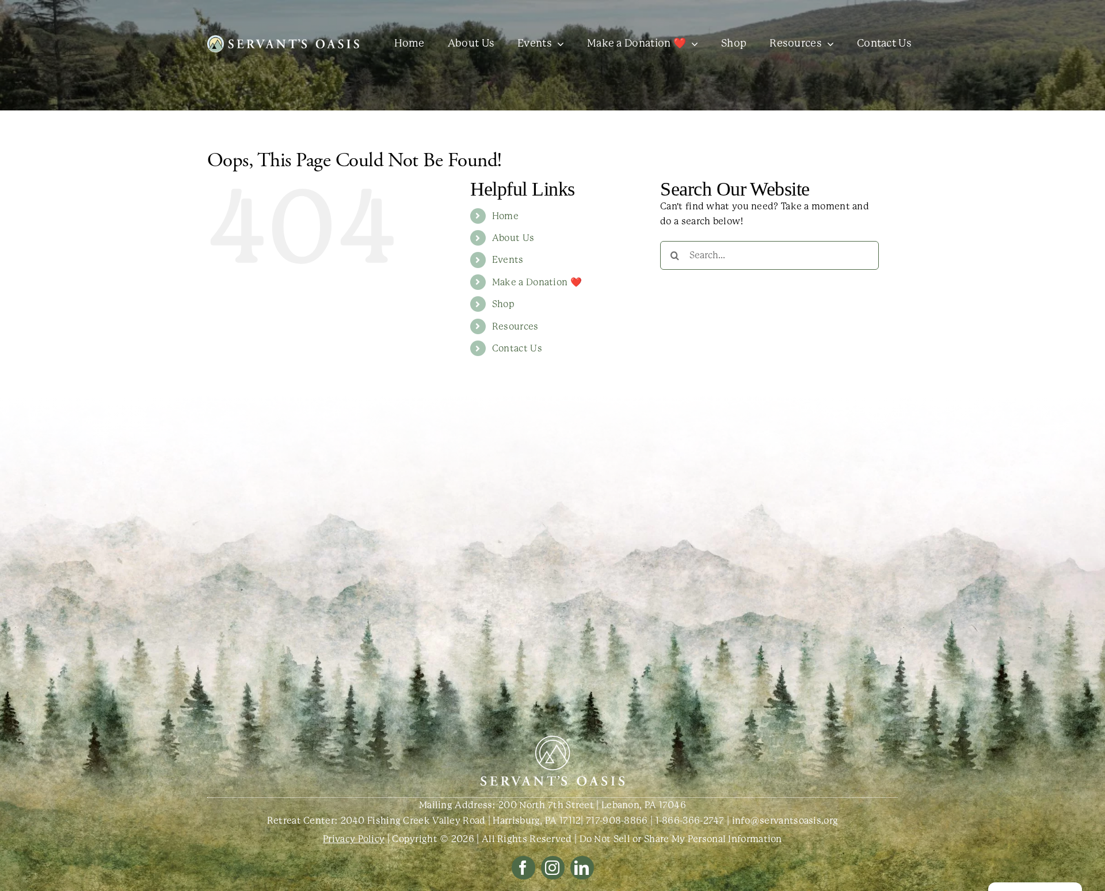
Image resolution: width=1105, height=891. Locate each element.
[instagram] (553, 867)
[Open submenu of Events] (558, 43)
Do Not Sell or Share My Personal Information (681, 838)
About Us (513, 237)
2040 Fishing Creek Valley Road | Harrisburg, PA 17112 (461, 820)
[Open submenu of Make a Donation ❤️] (692, 43)
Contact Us (517, 348)
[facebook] (523, 867)
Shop (503, 304)
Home (505, 216)
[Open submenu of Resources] (828, 43)
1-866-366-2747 (690, 820)
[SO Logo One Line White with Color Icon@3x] (283, 39)
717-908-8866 (617, 820)
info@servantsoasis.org (785, 820)
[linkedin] (582, 867)
